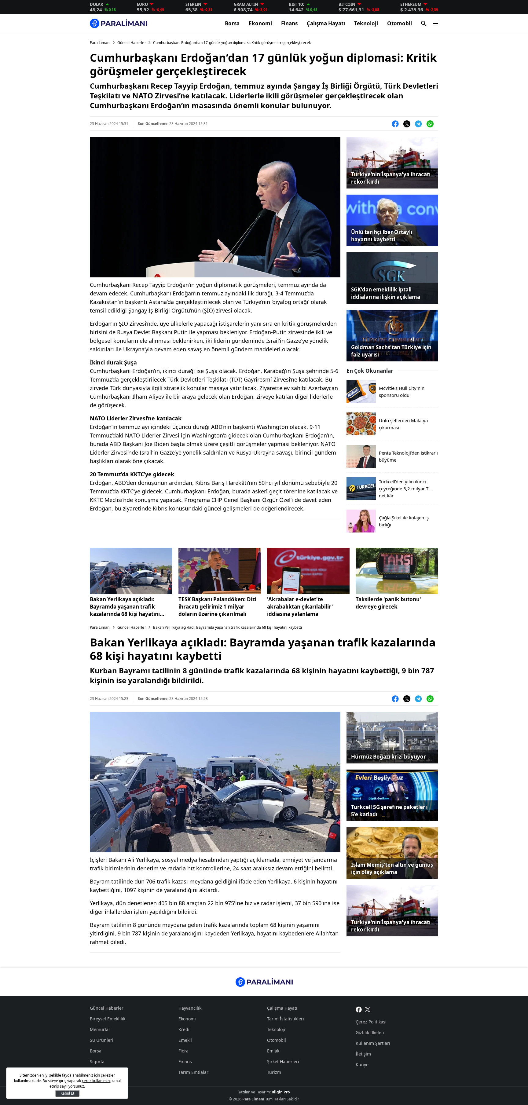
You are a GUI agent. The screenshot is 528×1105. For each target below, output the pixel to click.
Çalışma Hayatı (326, 23)
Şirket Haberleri (283, 1061)
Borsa (232, 23)
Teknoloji (366, 23)
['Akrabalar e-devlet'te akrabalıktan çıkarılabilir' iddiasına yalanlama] (308, 571)
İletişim (363, 1054)
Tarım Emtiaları (194, 1072)
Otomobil (399, 23)
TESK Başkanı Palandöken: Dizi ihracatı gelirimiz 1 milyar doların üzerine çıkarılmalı (217, 606)
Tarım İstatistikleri (285, 1019)
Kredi (183, 1029)
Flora (183, 1051)
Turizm (274, 1072)
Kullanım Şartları (373, 1043)
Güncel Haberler (131, 42)
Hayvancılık (189, 1008)
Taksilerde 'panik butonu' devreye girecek (388, 603)
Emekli (185, 1040)
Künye (362, 1064)
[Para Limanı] (118, 23)
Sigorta (97, 1061)
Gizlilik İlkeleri (370, 1032)
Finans (289, 23)
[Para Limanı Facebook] (359, 1008)
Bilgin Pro (281, 1092)
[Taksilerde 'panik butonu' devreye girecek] (397, 571)
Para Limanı (100, 42)
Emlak (273, 1051)
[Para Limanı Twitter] (368, 1008)
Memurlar (100, 1029)
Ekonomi (260, 23)
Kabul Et (67, 1093)
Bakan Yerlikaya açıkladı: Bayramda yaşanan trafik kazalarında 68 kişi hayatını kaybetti (125, 607)
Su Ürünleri (101, 1040)
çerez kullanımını (96, 1080)
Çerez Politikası (371, 1022)
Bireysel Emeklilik (107, 1019)
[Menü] (435, 23)
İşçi (93, 1072)
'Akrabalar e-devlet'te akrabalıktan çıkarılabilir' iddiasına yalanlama (300, 606)
